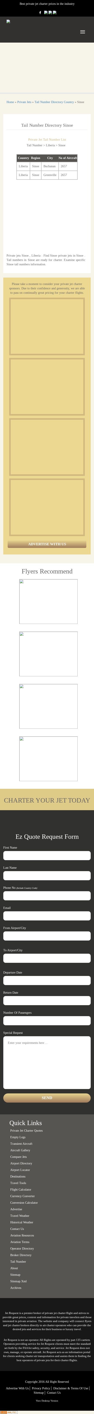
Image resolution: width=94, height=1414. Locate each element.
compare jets (18, 1156)
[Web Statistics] (8, 1412)
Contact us (17, 1229)
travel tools (18, 1183)
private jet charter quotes (26, 1130)
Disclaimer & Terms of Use (70, 1388)
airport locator (20, 1170)
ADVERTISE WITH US (47, 544)
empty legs (17, 1137)
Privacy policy (41, 1388)
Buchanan (50, 166)
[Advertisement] (43, 326)
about (14, 1268)
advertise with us (17, 1388)
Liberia (23, 166)
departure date (12, 972)
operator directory (22, 1248)
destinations (17, 1176)
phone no (20, 887)
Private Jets (24, 102)
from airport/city (14, 928)
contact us (54, 1392)
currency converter (22, 1196)
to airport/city (13, 950)
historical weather (21, 1222)
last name (10, 867)
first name (10, 847)
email (7, 908)
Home (10, 102)
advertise (16, 1209)
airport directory (21, 1163)
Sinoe (35, 166)
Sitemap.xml (18, 1281)
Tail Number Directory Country (54, 102)
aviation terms (19, 1242)
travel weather (19, 1215)
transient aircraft (21, 1143)
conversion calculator (24, 1202)
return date (10, 992)
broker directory (20, 1255)
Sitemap (39, 1392)
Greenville (50, 175)
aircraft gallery (20, 1150)
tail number (18, 1261)
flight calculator (20, 1189)
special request (13, 1032)
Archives (15, 1288)
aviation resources (22, 1235)
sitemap (15, 1274)
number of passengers (17, 1012)
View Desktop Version (47, 1400)
